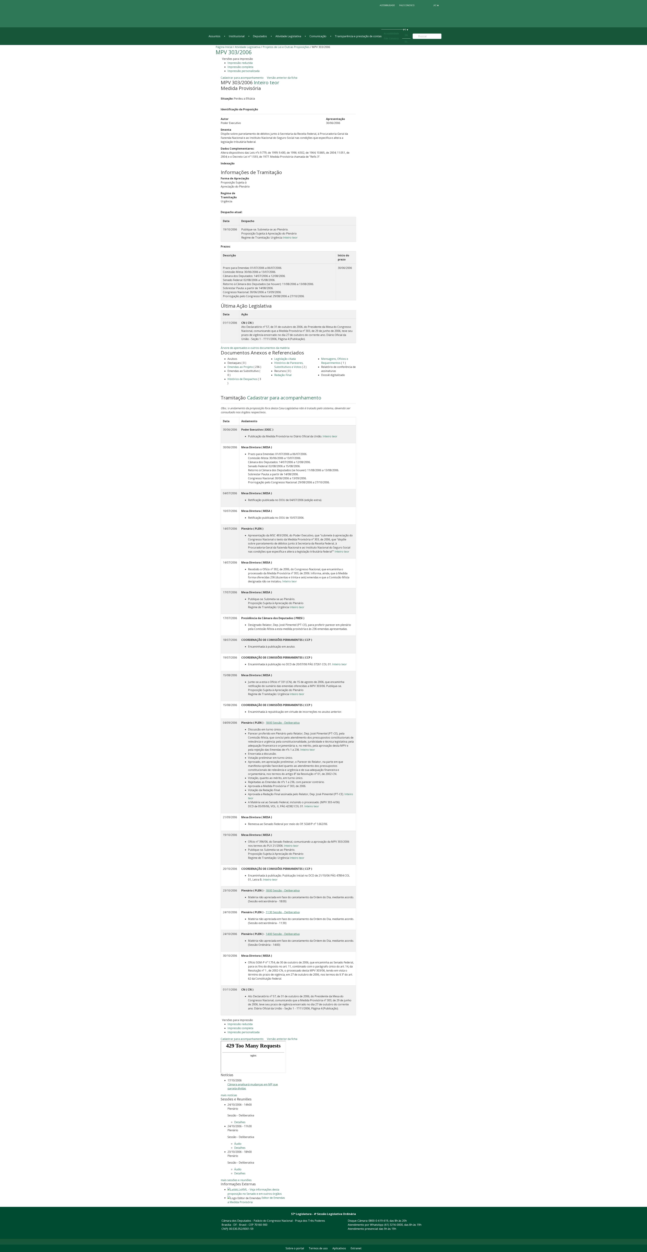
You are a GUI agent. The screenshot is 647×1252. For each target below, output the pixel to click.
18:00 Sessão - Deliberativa (283, 723)
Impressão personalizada (243, 71)
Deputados (260, 36)
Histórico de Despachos (242, 379)
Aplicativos (339, 1248)
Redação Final (282, 375)
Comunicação (318, 36)
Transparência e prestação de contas (358, 36)
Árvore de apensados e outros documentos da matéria (255, 348)
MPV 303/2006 (234, 52)
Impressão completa (240, 67)
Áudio (237, 1144)
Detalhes (239, 1122)
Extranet (356, 1248)
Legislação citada (285, 359)
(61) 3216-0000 (393, 1225)
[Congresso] (421, 5)
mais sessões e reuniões (236, 1180)
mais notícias (229, 1095)
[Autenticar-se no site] (430, 1235)
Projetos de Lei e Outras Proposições (286, 47)
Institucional (236, 36)
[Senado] (427, 5)
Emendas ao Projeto (240, 367)
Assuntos (214, 36)
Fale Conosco (406, 5)
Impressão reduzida (240, 63)
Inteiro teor (266, 82)
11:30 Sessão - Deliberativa (283, 912)
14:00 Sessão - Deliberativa (283, 934)
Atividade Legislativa (288, 36)
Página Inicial (224, 47)
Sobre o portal (295, 1248)
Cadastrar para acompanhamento (243, 78)
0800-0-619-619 (378, 1221)
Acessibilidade (387, 5)
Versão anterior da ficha (282, 78)
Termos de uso (318, 1248)
